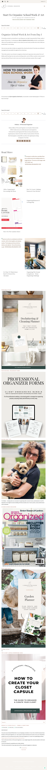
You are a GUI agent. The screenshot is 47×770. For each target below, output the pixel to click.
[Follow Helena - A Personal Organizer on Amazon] (29, 141)
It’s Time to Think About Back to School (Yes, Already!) (10, 273)
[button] (23, 77)
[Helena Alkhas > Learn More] (23, 469)
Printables (26, 766)
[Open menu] (44, 6)
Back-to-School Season (18, 19)
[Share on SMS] (38, 28)
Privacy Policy (5, 727)
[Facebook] (2, 1)
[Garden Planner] (23, 608)
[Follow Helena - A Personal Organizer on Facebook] (17, 141)
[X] (5, 1)
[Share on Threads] (25, 28)
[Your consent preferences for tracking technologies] (45, 768)
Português (18, 766)
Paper (33, 19)
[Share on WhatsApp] (32, 28)
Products (33, 766)
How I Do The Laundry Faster (11, 231)
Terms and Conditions (19, 727)
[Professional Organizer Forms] (23, 405)
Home (18, 17)
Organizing (28, 19)
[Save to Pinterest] (4, 28)
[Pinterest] (25, 765)
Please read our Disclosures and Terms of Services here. (12, 738)
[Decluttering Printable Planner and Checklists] (23, 330)
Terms (40, 766)
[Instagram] (8, 1)
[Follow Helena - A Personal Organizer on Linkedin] (25, 141)
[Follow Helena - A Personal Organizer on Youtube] (22, 141)
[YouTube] (22, 765)
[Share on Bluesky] (18, 28)
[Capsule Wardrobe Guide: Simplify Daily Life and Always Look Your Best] (23, 687)
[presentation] (11, 171)
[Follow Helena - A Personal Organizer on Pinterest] (27, 141)
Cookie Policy (11, 727)
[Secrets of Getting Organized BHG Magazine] (23, 537)
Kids (25, 19)
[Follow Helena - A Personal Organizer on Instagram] (20, 141)
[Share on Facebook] (11, 28)
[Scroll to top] (44, 765)
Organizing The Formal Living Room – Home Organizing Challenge (33, 273)
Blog (20, 17)
